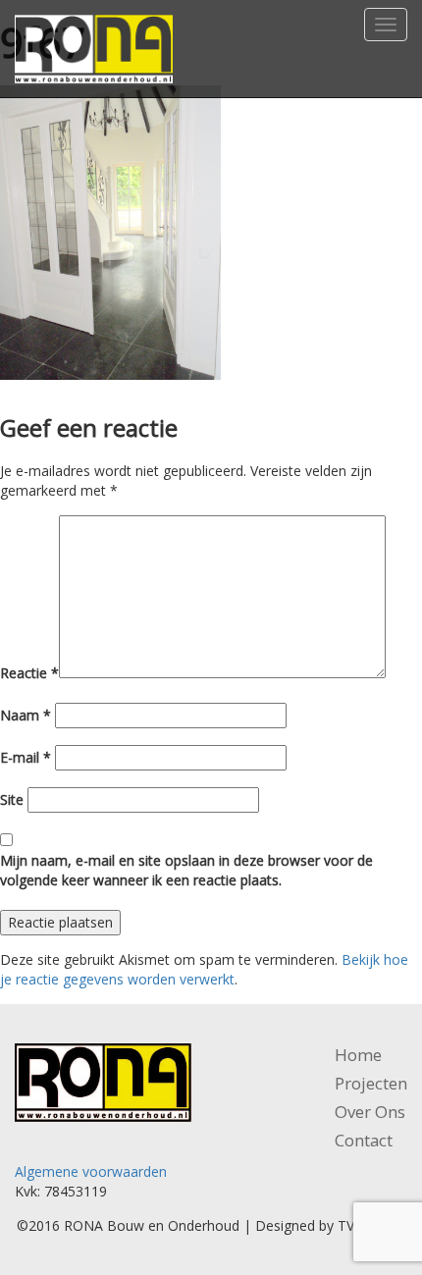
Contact (364, 1140)
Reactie (29, 673)
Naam (25, 715)
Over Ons (370, 1111)
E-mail (25, 757)
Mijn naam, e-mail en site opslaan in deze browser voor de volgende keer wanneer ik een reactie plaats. (186, 870)
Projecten (371, 1083)
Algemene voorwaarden (91, 1171)
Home (358, 1054)
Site (12, 799)
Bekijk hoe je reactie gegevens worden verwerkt (204, 969)
